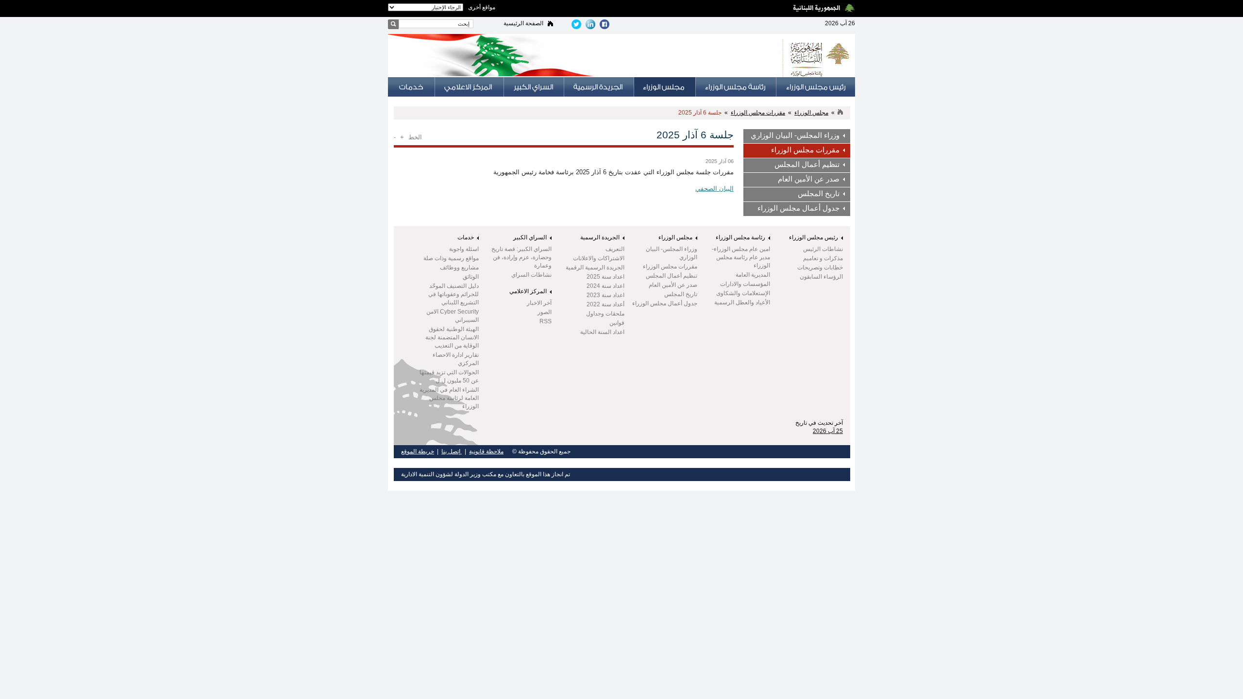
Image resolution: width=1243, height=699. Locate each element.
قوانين (616, 322)
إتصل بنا (451, 451)
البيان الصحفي (714, 188)
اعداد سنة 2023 (605, 295)
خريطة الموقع (417, 451)
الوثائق (471, 276)
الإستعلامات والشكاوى (743, 293)
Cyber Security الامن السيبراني (452, 315)
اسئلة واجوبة (464, 249)
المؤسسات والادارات (745, 284)
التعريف (614, 249)
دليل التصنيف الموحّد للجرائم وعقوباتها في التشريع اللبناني (453, 294)
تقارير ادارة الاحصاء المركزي (456, 358)
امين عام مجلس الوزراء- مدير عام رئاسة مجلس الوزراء (741, 257)
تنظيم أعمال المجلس (807, 164)
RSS (545, 321)
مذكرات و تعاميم (823, 258)
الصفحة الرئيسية (523, 23)
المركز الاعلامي (528, 291)
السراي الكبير (530, 237)
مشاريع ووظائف (459, 267)
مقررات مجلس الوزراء (758, 112)
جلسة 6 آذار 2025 (700, 112)
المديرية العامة (753, 274)
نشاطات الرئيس (823, 249)
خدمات (465, 237)
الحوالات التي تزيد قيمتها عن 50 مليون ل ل (449, 376)
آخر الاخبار (539, 303)
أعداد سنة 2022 (605, 304)
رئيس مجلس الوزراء (813, 237)
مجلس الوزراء (811, 112)
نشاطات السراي (531, 274)
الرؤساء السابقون (821, 276)
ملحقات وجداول (605, 313)
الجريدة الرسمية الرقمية (595, 267)
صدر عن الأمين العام (809, 179)
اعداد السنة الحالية (602, 332)
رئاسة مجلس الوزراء (740, 237)
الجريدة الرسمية (600, 237)
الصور (545, 312)
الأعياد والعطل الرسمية (742, 302)
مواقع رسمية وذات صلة (451, 258)
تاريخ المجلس (819, 194)
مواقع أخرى (481, 7)
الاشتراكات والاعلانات (598, 258)
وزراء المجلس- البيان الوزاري (795, 135)
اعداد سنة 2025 (605, 276)
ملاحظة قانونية (486, 451)
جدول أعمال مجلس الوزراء (798, 208)
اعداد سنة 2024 (605, 286)
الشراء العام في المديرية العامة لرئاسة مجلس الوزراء (449, 398)
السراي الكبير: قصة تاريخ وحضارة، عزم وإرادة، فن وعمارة (521, 257)
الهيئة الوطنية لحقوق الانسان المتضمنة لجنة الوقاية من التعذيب (452, 337)
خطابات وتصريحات (820, 267)
